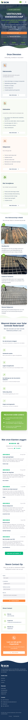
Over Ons (3, 680)
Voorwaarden (16, 716)
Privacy (10, 716)
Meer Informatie (13, 95)
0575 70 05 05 (15, 652)
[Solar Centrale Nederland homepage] (5, 2)
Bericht (4, 592)
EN (22, 2)
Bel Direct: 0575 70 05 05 (15, 36)
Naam (4, 575)
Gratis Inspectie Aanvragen (13, 33)
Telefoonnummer (6, 587)
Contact (2, 682)
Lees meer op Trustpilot (13, 553)
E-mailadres (5, 581)
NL (20, 2)
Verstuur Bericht (15, 600)
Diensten (3, 678)
